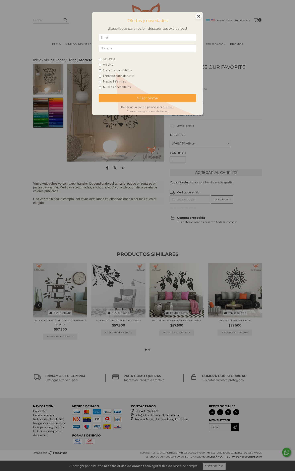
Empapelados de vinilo (118, 76)
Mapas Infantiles (114, 81)
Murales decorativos (117, 87)
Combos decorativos (117, 70)
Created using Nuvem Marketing (148, 111)
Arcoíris (108, 64)
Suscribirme (147, 98)
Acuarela (109, 59)
